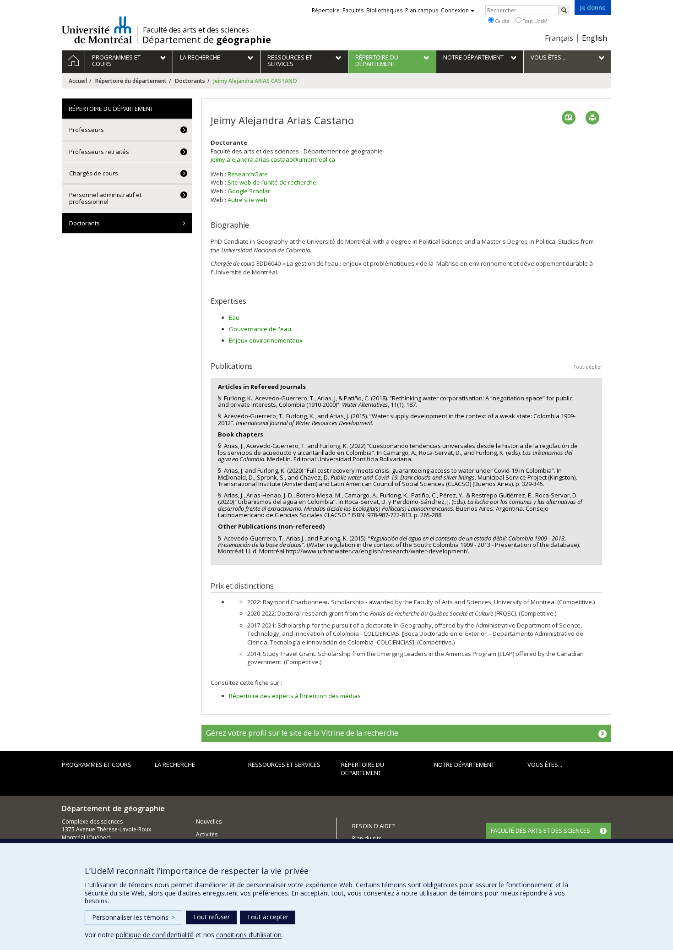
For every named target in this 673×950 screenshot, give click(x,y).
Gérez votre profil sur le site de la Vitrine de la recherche (302, 733)
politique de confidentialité (155, 934)
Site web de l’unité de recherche (272, 182)
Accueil (78, 81)
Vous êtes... (544, 764)
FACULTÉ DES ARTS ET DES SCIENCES (540, 830)
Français (559, 38)
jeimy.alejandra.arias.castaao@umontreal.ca (273, 159)
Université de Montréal (97, 30)
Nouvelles (209, 821)
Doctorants (190, 81)
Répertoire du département (131, 81)
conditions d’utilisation (249, 934)
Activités (206, 834)
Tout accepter (267, 916)
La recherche (175, 764)
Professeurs (86, 130)
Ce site (501, 20)
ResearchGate (248, 174)
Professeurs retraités (99, 151)
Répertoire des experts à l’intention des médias (295, 696)
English (594, 38)
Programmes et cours (96, 764)
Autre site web (247, 200)
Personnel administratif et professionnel (105, 198)
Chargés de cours (93, 173)
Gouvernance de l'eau (260, 329)
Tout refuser (211, 916)
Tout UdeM (534, 20)
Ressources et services (284, 764)
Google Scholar (249, 191)
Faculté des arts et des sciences (196, 29)
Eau (234, 317)
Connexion (455, 10)
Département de (206, 39)
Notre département (464, 764)
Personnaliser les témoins (133, 917)
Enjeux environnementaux (266, 340)
